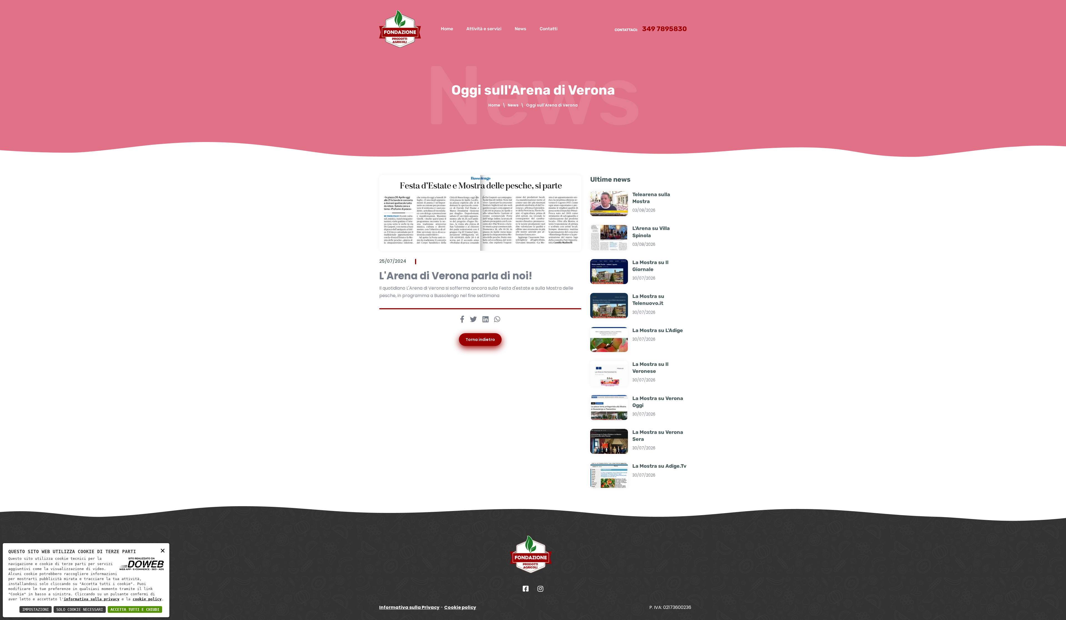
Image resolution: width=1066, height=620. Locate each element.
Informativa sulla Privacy (409, 607)
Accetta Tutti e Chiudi (134, 609)
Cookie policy (460, 607)
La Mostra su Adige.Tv (659, 466)
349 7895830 (664, 29)
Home (447, 28)
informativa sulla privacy (91, 599)
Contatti (548, 28)
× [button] (162, 550)
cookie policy (147, 599)
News (520, 28)
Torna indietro (480, 339)
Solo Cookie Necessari (79, 609)
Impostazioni (35, 609)
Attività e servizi (483, 28)
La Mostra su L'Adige (657, 330)
